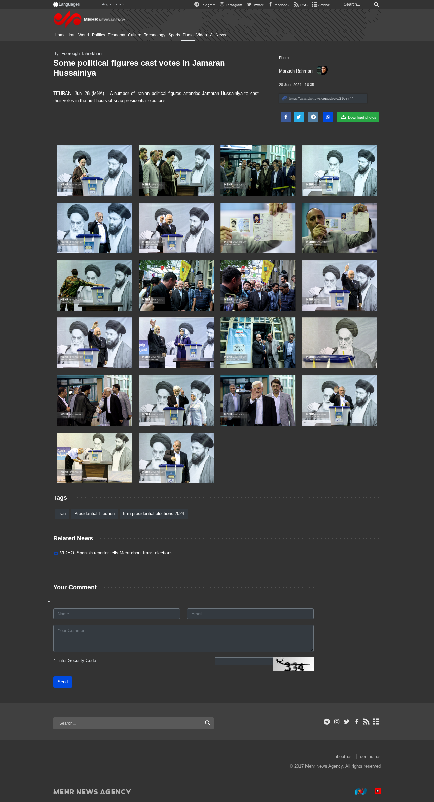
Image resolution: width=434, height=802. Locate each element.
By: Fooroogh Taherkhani (77, 53)
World (83, 35)
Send (63, 681)
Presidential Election (94, 513)
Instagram (233, 5)
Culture (134, 35)
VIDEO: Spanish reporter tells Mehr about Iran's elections (116, 552)
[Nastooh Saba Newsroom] (357, 791)
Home (60, 35)
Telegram (207, 5)
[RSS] (366, 721)
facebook (281, 5)
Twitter (258, 5)
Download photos (361, 117)
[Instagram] (337, 721)
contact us (370, 756)
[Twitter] (346, 721)
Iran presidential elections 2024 (153, 513)
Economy (116, 35)
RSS (303, 5)
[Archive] (376, 721)
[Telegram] (327, 721)
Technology (154, 35)
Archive (324, 5)
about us (343, 756)
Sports (174, 35)
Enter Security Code (74, 660)
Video (201, 35)
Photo (188, 35)
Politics (98, 35)
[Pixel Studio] (374, 791)
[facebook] (356, 721)
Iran (72, 35)
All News (218, 35)
